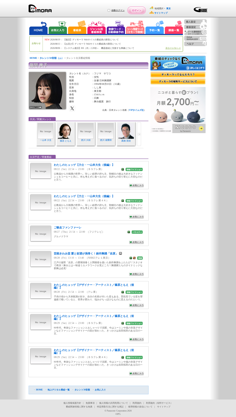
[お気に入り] (57, 27)
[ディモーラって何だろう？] (178, 74)
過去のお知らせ (173, 48)
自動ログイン (118, 10)
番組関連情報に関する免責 (79, 406)
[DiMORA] (40, 9)
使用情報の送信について (140, 406)
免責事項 (90, 403)
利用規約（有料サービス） (159, 403)
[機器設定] (195, 27)
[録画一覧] (174, 27)
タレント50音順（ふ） (52, 58)
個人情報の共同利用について (113, 403)
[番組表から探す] (77, 27)
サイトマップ (163, 406)
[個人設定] (195, 21)
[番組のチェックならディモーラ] (178, 63)
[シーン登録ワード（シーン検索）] (135, 27)
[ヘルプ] (195, 43)
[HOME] (38, 27)
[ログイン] (136, 10)
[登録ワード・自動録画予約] (116, 27)
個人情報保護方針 (72, 403)
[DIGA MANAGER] (195, 38)
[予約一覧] (154, 27)
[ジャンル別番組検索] (96, 27)
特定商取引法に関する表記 (110, 406)
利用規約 (137, 403)
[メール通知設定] (195, 32)
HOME (33, 58)
